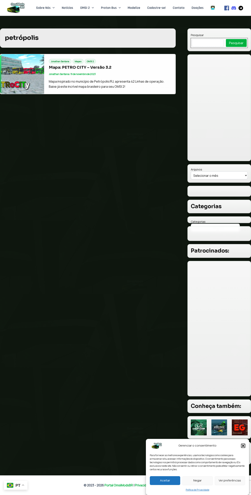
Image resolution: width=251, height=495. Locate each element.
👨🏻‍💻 (213, 7)
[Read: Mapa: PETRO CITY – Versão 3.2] (22, 74)
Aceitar (165, 480)
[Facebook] (226, 8)
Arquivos (196, 169)
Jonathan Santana (60, 61)
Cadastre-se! (156, 7)
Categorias (198, 221)
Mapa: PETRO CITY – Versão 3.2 (80, 67)
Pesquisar (197, 35)
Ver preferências (230, 480)
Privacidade (143, 485)
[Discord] (233, 8)
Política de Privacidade (197, 489)
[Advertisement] (219, 328)
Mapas (78, 61)
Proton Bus (109, 7)
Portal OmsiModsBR (119, 485)
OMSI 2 (85, 7)
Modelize (134, 7)
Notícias (67, 7)
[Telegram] (240, 8)
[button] (243, 446)
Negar (197, 480)
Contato (179, 7)
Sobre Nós (43, 7)
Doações (198, 7)
